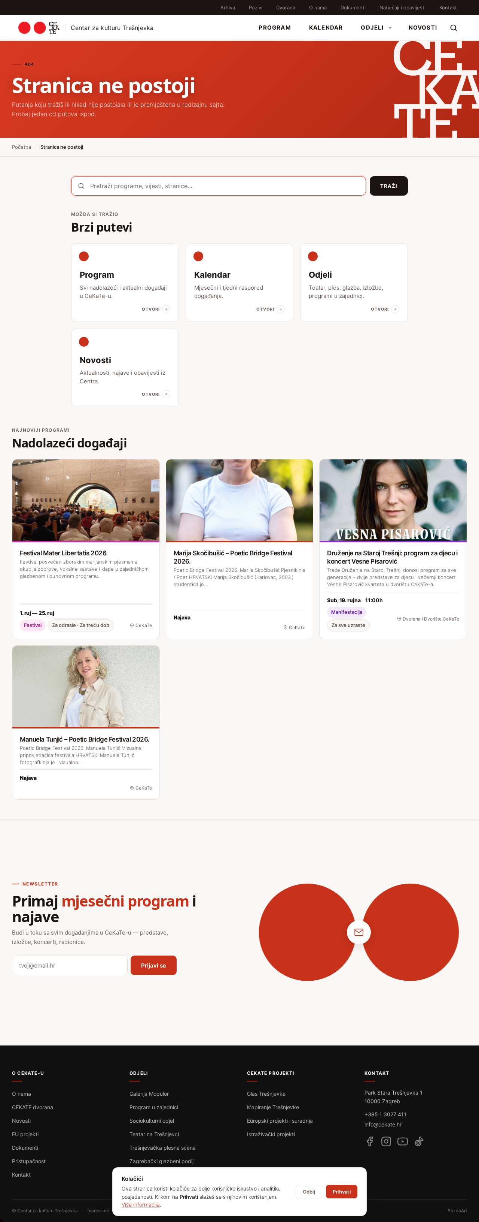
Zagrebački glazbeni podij (161, 1161)
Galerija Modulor (149, 1093)
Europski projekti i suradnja (280, 1120)
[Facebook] (369, 1141)
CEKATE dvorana (32, 1107)
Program (275, 27)
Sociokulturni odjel (151, 1120)
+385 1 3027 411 (385, 1114)
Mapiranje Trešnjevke (273, 1107)
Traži (388, 186)
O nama (318, 7)
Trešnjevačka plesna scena (162, 1147)
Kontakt (448, 7)
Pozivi (255, 7)
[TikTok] (419, 1141)
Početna (21, 147)
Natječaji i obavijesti (402, 7)
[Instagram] (386, 1141)
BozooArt (457, 1210)
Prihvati (342, 1192)
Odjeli (372, 27)
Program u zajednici (153, 1107)
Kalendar (326, 27)
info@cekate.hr (383, 1124)
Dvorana (285, 7)
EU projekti (25, 1134)
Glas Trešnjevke (266, 1093)
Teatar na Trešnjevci (154, 1134)
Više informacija (141, 1204)
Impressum (97, 1210)
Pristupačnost (29, 1161)
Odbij (309, 1192)
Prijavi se (153, 965)
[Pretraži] (453, 27)
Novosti (423, 27)
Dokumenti (353, 7)
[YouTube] (402, 1141)
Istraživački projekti (271, 1134)
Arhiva (227, 7)
